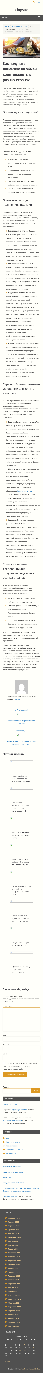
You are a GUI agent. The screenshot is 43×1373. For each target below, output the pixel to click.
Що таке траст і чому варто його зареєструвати (21, 969)
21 (25, 1350)
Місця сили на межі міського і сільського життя (20, 835)
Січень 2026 (13, 1245)
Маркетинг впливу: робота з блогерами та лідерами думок (20, 862)
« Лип (7, 1361)
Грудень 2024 (13, 1295)
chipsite (17, 699)
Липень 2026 (13, 1222)
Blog (7, 1138)
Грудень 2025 (13, 1249)
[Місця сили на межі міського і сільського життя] (21, 823)
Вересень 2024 (14, 1307)
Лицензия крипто (24, 491)
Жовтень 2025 (14, 1257)
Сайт (5, 1054)
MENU (5, 18)
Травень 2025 (14, 1276)
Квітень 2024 (13, 1326)
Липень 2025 (13, 1268)
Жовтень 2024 (14, 1303)
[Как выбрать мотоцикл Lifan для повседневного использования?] (21, 793)
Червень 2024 (14, 1318)
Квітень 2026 (13, 1233)
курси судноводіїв (19, 1110)
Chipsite (21, 10)
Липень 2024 (13, 1314)
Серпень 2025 (14, 1264)
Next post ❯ (21, 731)
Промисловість (12, 1146)
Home (6, 26)
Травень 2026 (14, 1230)
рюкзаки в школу (10, 1196)
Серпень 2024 (14, 1311)
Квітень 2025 (13, 1280)
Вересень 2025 (14, 1260)
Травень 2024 (14, 1322)
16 (34, 1348)
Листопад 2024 (14, 1299)
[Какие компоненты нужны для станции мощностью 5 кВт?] (21, 906)
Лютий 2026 (13, 1241)
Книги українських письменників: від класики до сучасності (21, 778)
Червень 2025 (14, 1272)
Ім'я (5, 1035)
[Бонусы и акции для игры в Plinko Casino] (21, 933)
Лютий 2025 (13, 1287)
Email (6, 1044)
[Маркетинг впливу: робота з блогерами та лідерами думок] (21, 850)
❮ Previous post (21, 710)
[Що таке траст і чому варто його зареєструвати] (21, 957)
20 (20, 1350)
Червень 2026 (14, 1226)
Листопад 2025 (14, 1253)
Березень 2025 (14, 1284)
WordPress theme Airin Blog (30, 1369)
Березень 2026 (14, 1237)
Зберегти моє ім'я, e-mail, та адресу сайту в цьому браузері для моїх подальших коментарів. (20, 1066)
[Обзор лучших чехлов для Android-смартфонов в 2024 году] (21, 877)
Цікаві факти (11, 1153)
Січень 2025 (13, 1291)
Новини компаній (19, 26)
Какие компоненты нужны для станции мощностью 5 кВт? (20, 918)
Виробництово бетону (12, 1120)
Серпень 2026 (14, 1218)
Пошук (5, 1087)
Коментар (8, 1006)
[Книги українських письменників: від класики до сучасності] (21, 766)
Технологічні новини (14, 1150)
